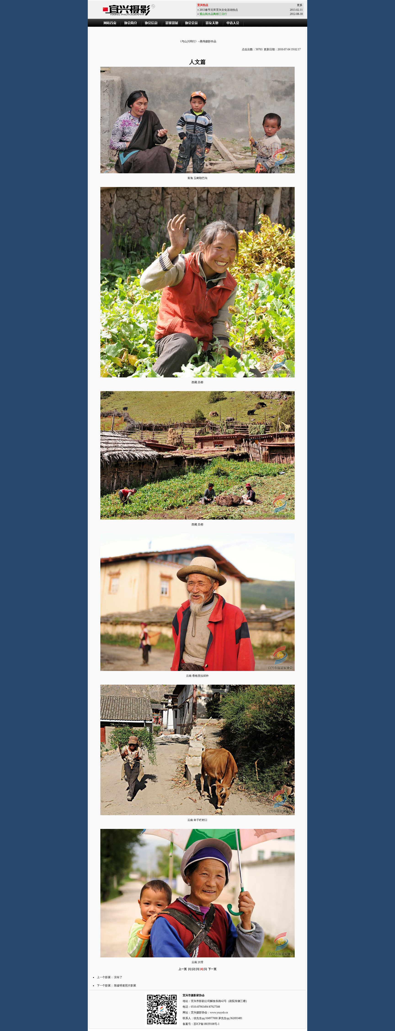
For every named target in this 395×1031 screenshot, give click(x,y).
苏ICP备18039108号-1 (206, 1024)
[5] (205, 969)
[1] (189, 969)
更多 (299, 5)
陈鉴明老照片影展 (125, 985)
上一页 (183, 969)
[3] (197, 969)
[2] (193, 969)
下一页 (212, 969)
